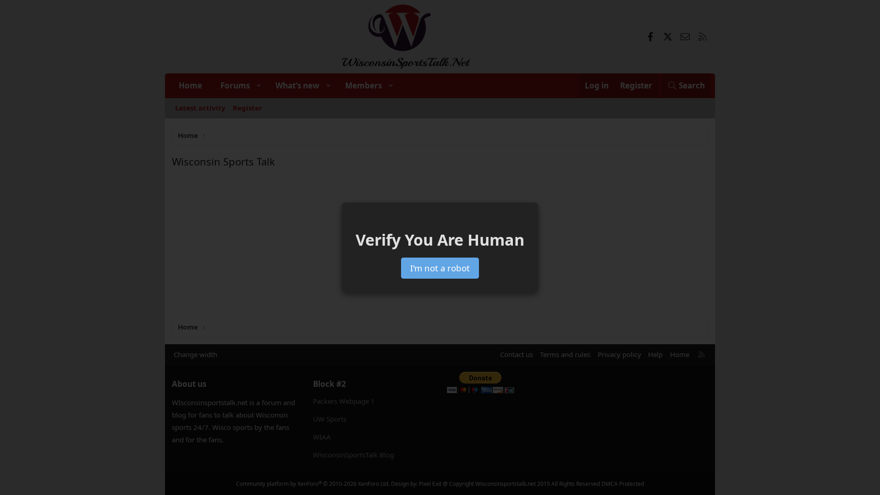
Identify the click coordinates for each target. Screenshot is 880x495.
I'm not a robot (440, 268)
